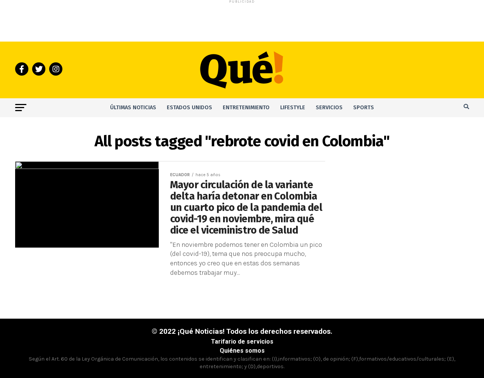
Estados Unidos (189, 107)
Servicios (329, 107)
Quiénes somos (242, 350)
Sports (363, 107)
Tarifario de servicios (242, 341)
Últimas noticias (133, 107)
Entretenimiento (246, 107)
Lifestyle (292, 107)
